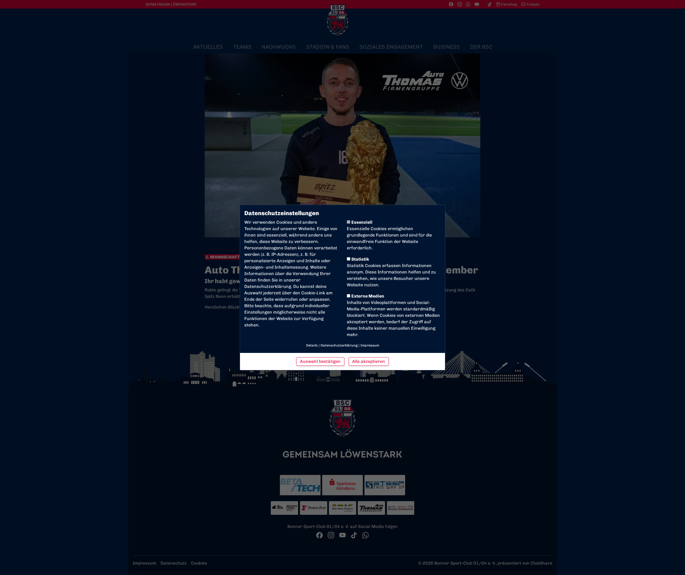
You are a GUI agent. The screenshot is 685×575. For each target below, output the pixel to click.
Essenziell (361, 222)
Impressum (369, 345)
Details (312, 345)
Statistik (360, 259)
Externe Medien (367, 296)
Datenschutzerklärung (267, 286)
